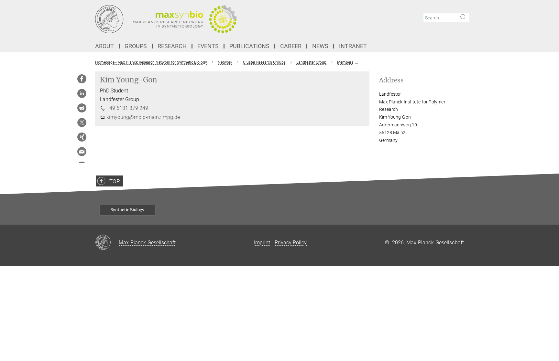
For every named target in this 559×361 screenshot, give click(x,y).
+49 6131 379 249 (127, 108)
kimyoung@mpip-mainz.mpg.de (143, 117)
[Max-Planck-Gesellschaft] (107, 242)
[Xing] (82, 137)
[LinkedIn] (82, 93)
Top (114, 181)
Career (290, 46)
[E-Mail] (82, 151)
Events (208, 46)
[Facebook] (82, 79)
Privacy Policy (291, 242)
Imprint (262, 242)
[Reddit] (82, 108)
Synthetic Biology (127, 209)
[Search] (462, 17)
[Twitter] (82, 122)
